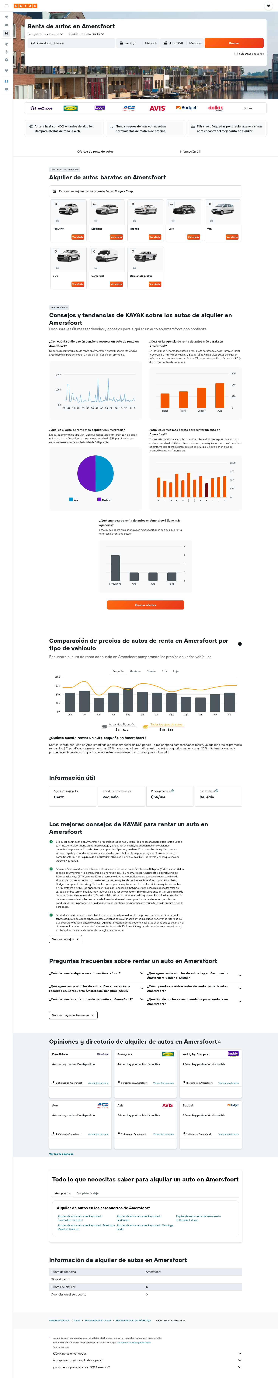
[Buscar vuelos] (6, 17)
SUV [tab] (164, 671)
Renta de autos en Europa (98, 1320)
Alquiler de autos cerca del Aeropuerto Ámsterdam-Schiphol (80, 1218)
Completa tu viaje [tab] (88, 1193)
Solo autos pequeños (251, 53)
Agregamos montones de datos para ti (78, 1360)
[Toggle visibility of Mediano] (104, 500)
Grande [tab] (151, 671)
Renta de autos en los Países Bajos (133, 1320)
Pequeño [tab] (118, 671)
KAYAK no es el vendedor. (69, 1353)
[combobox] (45, 34)
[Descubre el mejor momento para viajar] (6, 60)
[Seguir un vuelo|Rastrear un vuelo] (6, 52)
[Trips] (6, 70)
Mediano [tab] (135, 671)
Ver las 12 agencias (61, 1154)
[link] (145, 605)
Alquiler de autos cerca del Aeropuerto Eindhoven (139, 1218)
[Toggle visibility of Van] (73, 500)
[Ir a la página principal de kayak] (25, 6)
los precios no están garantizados (134, 1342)
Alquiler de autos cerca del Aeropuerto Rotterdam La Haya (198, 1218)
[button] (6, 6)
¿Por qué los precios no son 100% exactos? (81, 1367)
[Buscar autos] (6, 33)
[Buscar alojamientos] (6, 25)
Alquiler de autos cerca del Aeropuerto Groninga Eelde (145, 1227)
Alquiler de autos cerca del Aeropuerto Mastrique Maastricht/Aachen (86, 1227)
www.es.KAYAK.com (59, 1320)
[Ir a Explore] (6, 44)
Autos (77, 1320)
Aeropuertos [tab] (63, 1193)
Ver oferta (77, 236)
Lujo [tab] (176, 671)
